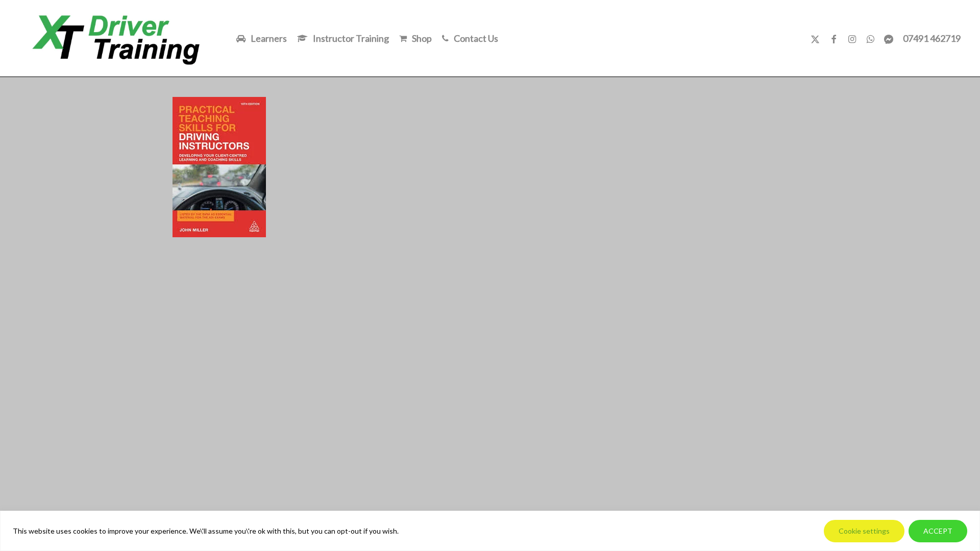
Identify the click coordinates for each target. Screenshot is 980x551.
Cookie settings (864, 531)
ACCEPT (937, 531)
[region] (490, 531)
